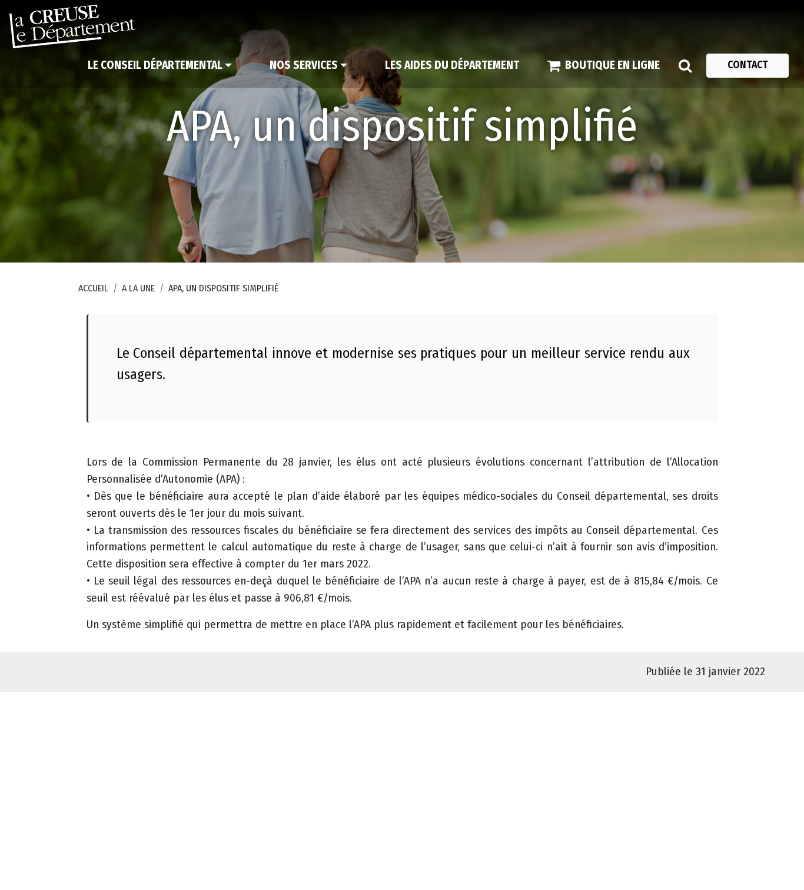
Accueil (93, 288)
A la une (138, 288)
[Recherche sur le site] (685, 65)
